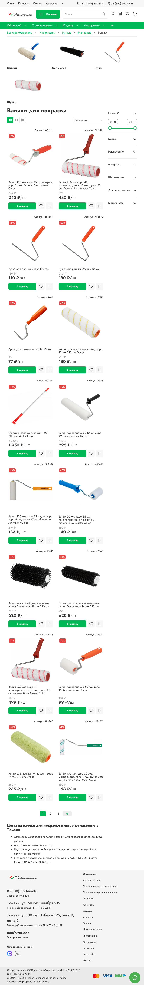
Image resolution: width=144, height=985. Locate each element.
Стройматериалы (42, 25)
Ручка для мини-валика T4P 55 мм (29, 349)
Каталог (51, 14)
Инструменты (92, 25)
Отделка (68, 25)
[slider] (110, 128)
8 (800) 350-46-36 (123, 3)
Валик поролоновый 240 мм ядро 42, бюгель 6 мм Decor (80, 434)
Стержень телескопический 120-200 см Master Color (28, 434)
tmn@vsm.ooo (18, 932)
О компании (89, 942)
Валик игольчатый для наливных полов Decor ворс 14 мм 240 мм (79, 604)
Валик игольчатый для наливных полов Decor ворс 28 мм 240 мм (28, 604)
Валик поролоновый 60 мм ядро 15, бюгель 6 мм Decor (79, 688)
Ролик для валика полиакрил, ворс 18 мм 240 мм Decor (30, 775)
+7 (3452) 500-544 (92, 3)
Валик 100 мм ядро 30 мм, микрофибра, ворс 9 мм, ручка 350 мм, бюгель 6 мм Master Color (81, 777)
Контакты (24, 3)
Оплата (37, 3)
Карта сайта (89, 954)
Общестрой (14, 25)
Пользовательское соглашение (100, 886)
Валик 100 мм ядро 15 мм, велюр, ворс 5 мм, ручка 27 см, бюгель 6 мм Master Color (30, 519)
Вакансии (88, 898)
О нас (11, 3)
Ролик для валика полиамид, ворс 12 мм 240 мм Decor (80, 350)
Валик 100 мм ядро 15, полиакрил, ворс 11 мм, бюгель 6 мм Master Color (30, 185)
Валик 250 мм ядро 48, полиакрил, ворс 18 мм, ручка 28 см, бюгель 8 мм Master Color (29, 690)
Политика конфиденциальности (100, 892)
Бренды (87, 960)
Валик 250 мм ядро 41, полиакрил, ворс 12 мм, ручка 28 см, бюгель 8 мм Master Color (79, 185)
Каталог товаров (91, 880)
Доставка (51, 3)
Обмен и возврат (92, 929)
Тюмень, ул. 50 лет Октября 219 (34, 903)
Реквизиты (88, 948)
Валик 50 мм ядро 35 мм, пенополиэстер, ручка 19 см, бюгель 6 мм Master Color (76, 520)
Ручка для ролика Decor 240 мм (79, 269)
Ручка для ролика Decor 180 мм (28, 269)
